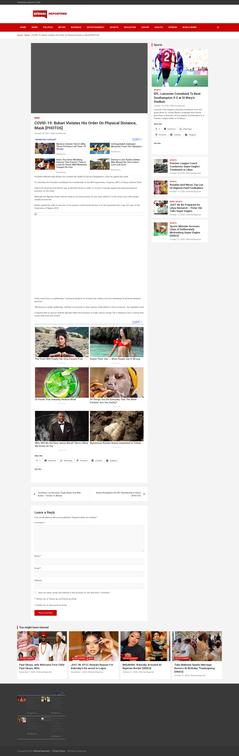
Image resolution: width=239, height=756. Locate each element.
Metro (62, 27)
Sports (114, 27)
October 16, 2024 (177, 239)
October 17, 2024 (177, 215)
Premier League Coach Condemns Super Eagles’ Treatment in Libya (185, 166)
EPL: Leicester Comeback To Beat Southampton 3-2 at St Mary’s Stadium (177, 97)
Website (38, 580)
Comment (39, 522)
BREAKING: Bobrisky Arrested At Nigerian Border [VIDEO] (142, 666)
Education (130, 27)
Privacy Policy (59, 751)
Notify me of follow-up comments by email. (57, 599)
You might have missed (34, 627)
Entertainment (95, 27)
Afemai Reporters (42, 751)
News (35, 27)
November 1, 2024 (27, 672)
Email (37, 568)
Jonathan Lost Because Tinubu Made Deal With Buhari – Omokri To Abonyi (59, 494)
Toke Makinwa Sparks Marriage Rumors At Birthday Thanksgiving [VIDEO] (194, 668)
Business (76, 27)
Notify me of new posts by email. (52, 605)
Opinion (172, 27)
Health (159, 27)
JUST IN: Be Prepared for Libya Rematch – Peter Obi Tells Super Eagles (186, 208)
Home (23, 27)
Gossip (145, 27)
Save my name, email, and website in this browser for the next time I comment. (74, 592)
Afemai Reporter (58, 133)
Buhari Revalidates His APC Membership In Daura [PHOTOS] (118, 494)
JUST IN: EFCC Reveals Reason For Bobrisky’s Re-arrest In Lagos (92, 666)
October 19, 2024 (161, 106)
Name (37, 556)
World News (189, 27)
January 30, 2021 (42, 133)
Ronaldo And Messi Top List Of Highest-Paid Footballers (186, 186)
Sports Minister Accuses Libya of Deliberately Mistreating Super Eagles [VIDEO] (185, 231)
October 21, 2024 (130, 672)
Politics (48, 27)
